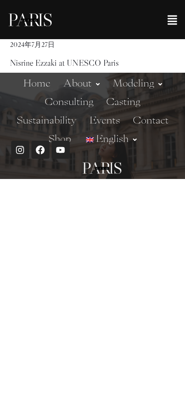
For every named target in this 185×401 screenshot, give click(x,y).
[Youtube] (61, 150)
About (77, 84)
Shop (60, 139)
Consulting (69, 102)
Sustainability (47, 121)
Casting (123, 102)
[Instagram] (20, 150)
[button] (172, 19)
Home (36, 84)
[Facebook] (40, 150)
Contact (151, 121)
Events (104, 121)
